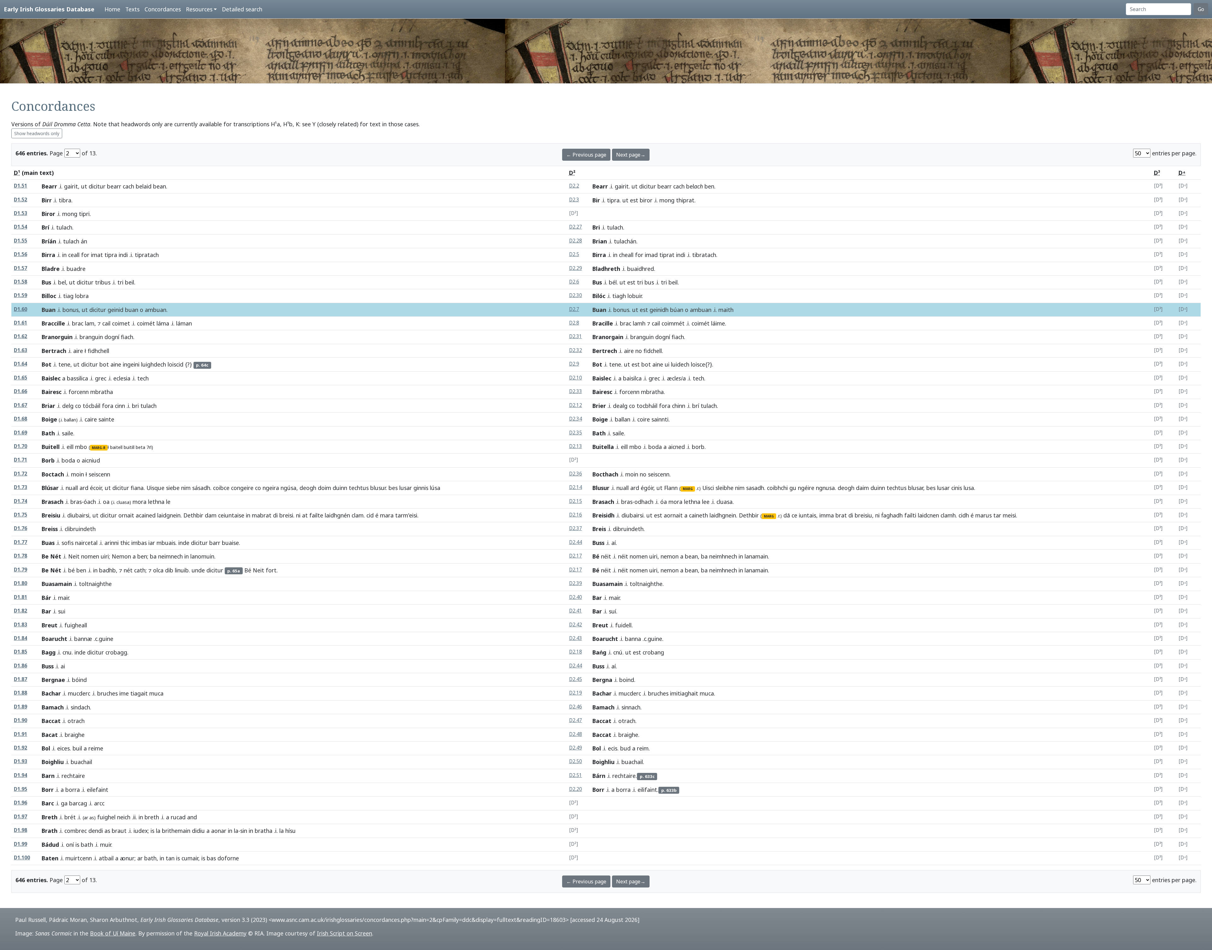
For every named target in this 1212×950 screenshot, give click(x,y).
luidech (680, 364)
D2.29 (575, 268)
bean (159, 186)
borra (72, 789)
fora (107, 405)
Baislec (51, 378)
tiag (68, 296)
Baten (50, 858)
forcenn (78, 392)
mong (666, 200)
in (64, 255)
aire (78, 351)
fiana (137, 488)
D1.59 (20, 295)
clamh (948, 515)
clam (358, 515)
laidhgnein (723, 515)
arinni (111, 543)
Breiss (50, 529)
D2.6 (574, 281)
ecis (612, 748)
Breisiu (51, 515)
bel (62, 282)
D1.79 (20, 569)
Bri (596, 227)
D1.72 (20, 473)
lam (89, 323)
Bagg (49, 652)
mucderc (79, 693)
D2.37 (575, 528)
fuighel (106, 817)
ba (153, 556)
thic (125, 543)
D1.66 (20, 391)
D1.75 (20, 514)
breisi (286, 515)
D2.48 (575, 734)
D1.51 (20, 185)
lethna (156, 501)
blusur (378, 488)
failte (316, 515)
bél (613, 282)
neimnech (170, 556)
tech (698, 378)
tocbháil (647, 405)
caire (91, 419)
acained (146, 515)
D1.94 (20, 775)
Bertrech (604, 351)
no (638, 351)
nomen (90, 556)
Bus (46, 282)
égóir (647, 488)
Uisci (708, 488)
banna (633, 638)
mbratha (652, 392)
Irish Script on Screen (344, 933)
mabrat (261, 515)
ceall (74, 255)
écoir (96, 488)
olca (158, 570)
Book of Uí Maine (112, 933)
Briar (48, 405)
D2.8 (574, 323)
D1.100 (22, 857)
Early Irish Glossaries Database (49, 9)
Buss (598, 543)
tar (997, 515)
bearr (114, 186)
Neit (74, 556)
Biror (48, 214)
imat (97, 255)
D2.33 (575, 391)
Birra (48, 255)
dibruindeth (628, 529)
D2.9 (574, 364)
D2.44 (575, 542)
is (152, 830)
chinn (678, 405)
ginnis (420, 488)
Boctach (53, 474)
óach (90, 501)
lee (706, 501)
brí (695, 405)
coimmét (673, 323)
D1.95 (20, 789)
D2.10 (575, 377)
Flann (671, 488)
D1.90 (20, 720)
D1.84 (20, 638)
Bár (46, 597)
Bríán (49, 241)
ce (794, 515)
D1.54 (20, 227)
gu (792, 488)
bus (649, 282)
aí (613, 543)
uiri (105, 556)
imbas (139, 543)
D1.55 (20, 240)
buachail (632, 762)
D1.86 (20, 665)
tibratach (704, 255)
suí (612, 611)
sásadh (201, 488)
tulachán (625, 241)
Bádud (50, 844)
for (85, 255)
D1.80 (20, 583)
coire (643, 419)
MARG (688, 489)
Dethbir (193, 515)
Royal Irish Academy (220, 933)
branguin (91, 337)
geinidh (659, 310)
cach (128, 186)
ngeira (271, 488)
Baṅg (599, 652)
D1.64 (20, 364)
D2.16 (575, 514)
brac (77, 323)
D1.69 (20, 432)
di (275, 515)
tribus (102, 282)
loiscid (175, 364)
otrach (626, 721)
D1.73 (20, 487)
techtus (359, 488)
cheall (626, 255)
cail (106, 323)
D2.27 (575, 227)
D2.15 (575, 501)
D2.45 (575, 679)
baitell (116, 447)
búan (676, 310)
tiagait (139, 693)
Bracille (602, 323)
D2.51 (575, 775)
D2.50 (575, 761)
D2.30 (575, 295)
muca (707, 693)
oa (106, 501)
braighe (628, 734)
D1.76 (20, 528)
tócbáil (91, 405)
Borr (48, 789)
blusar (915, 488)
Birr (47, 200)
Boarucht (54, 638)
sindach (80, 707)
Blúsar (50, 488)
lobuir (634, 296)
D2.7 (574, 309)
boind (626, 680)
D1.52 (20, 199)
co (78, 405)
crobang (653, 652)
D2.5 (574, 254)
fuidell (623, 625)
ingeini (131, 364)
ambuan (155, 310)
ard (84, 488)
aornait (673, 515)
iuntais (807, 515)
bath (87, 844)
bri (135, 405)
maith (726, 310)
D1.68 (20, 418)
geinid (115, 310)
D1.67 (20, 405)
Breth (49, 817)
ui (667, 364)
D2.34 (575, 418)
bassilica (77, 378)
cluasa (724, 501)
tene (64, 364)
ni (298, 515)
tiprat (666, 255)
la (158, 830)
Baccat (51, 721)
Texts (132, 9)
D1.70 (20, 446)
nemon (670, 556)
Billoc (49, 296)
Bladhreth (606, 268)
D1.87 (20, 679)
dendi (95, 830)
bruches (107, 693)
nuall (72, 488)
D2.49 (575, 747)
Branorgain (607, 337)
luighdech (153, 364)
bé (71, 570)
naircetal (86, 543)
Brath (49, 830)
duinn (340, 488)
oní (70, 844)
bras (76, 501)
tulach (64, 227)
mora (139, 501)
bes (393, 488)
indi (123, 255)
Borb (48, 460)
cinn (120, 405)
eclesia (121, 378)
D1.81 (20, 597)
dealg (620, 405)
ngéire (806, 488)
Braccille (53, 323)
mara (387, 515)
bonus (70, 310)
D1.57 (20, 268)
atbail (106, 858)
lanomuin (202, 556)
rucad (178, 817)
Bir (596, 200)
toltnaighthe (646, 584)
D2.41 (575, 610)
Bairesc (52, 392)
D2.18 (575, 651)
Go (1201, 9)
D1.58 (20, 281)
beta (140, 447)
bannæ (83, 638)
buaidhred (640, 268)
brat (841, 515)
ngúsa (288, 488)
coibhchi (777, 488)
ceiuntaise (231, 515)
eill (70, 447)
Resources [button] (199, 9)
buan (131, 310)
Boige (49, 419)
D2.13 (575, 446)
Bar (597, 597)
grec (100, 378)
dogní (111, 337)
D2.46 (575, 706)
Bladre (51, 268)
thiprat (685, 200)
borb (698, 447)
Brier (599, 405)
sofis (68, 543)
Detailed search (242, 9)
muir (105, 844)
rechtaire (624, 776)
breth (152, 817)
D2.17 (575, 556)
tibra (65, 200)
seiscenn (658, 474)
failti (910, 515)
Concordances (163, 9)
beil (129, 282)
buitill (129, 447)
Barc (48, 803)
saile (67, 433)
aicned (676, 447)
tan (170, 858)
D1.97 (20, 816)
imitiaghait (684, 693)
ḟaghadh (892, 515)
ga (64, 803)
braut (119, 830)
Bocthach (605, 474)
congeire (242, 488)
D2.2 (574, 185)
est (634, 200)
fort (271, 570)
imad (651, 255)
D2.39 (575, 583)
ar (140, 858)
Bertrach (54, 351)
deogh (308, 488)
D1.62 (20, 336)
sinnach (630, 707)
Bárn (598, 776)
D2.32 (575, 350)
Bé (595, 556)
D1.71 (20, 460)
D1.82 (20, 610)
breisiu (863, 515)
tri (120, 282)
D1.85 (20, 651)
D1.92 (20, 747)
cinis (956, 488)
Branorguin (57, 337)
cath (140, 570)
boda (655, 447)
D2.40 (575, 597)
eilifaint (647, 789)
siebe (173, 488)
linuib (182, 570)
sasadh (755, 488)
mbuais (166, 543)
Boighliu (53, 762)
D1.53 (20, 213)
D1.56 (20, 254)
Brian (599, 241)
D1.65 (20, 377)
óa (663, 501)
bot (104, 364)
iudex (141, 830)
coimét (146, 323)
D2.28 (575, 240)
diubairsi (78, 515)
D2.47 (575, 720)
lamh (639, 323)
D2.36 (575, 473)
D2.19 (575, 693)
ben (709, 186)
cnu (67, 652)
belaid (144, 186)
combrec (75, 830)
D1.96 (20, 802)
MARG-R (98, 447)
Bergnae (53, 680)
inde (183, 543)
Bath (48, 433)
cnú (617, 652)
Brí (45, 227)
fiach (127, 337)
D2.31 (575, 336)
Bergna (602, 680)
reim (643, 748)
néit (606, 556)
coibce (221, 488)
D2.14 (575, 487)
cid (370, 515)
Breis (599, 529)
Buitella (603, 447)
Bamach (53, 707)
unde (198, 570)
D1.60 (20, 309)
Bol (46, 748)
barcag (78, 803)
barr (214, 543)
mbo (81, 447)
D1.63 (20, 350)
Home (112, 9)
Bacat (50, 734)
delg (68, 405)
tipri (84, 214)
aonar (218, 830)
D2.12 (575, 405)
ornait (126, 515)
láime (718, 323)
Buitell (51, 447)
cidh (964, 515)
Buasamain (57, 584)
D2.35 (575, 432)
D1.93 (20, 761)
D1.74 (20, 501)
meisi (1009, 515)
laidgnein (169, 515)
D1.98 (20, 830)
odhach (643, 501)
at (305, 515)
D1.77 (20, 542)
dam (211, 515)
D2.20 (575, 789)
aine (115, 364)
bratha (263, 830)
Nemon (121, 556)
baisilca (632, 378)
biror (646, 200)
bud (625, 748)
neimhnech (723, 556)
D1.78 (20, 556)
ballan (622, 419)
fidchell (653, 351)
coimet (121, 323)
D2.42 (575, 624)
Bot (46, 364)
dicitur (97, 186)
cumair (189, 858)
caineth (698, 515)
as (107, 830)
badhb (107, 570)
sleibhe (725, 488)
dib (169, 570)
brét (70, 817)
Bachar (51, 693)
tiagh (619, 296)
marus (983, 515)
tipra (613, 200)
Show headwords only (36, 133)
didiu (198, 830)
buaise (230, 543)
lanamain (756, 556)
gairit (71, 186)
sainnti (659, 419)
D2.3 (574, 199)
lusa (969, 488)
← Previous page (586, 154)
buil (77, 748)
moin (77, 474)
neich (123, 817)
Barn (48, 776)
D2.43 (575, 638)
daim (862, 488)
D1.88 (20, 693)
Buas (48, 543)
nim (186, 488)
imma (826, 515)
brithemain (176, 830)
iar (151, 543)
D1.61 (20, 323)
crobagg (116, 652)
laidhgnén (337, 515)
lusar (405, 488)
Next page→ (630, 154)
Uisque (155, 488)
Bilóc (598, 296)
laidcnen (928, 515)
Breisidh (603, 515)
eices (63, 748)
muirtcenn (78, 858)
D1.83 (20, 624)
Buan (49, 310)
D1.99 (20, 844)
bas (211, 858)
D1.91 (20, 734)
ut (84, 186)
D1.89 (20, 706)
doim (324, 488)
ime (124, 693)
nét (128, 570)
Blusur (600, 488)
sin (243, 830)
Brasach (52, 501)
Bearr (49, 186)
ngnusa (825, 488)
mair (63, 597)
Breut (49, 625)
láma (163, 323)
